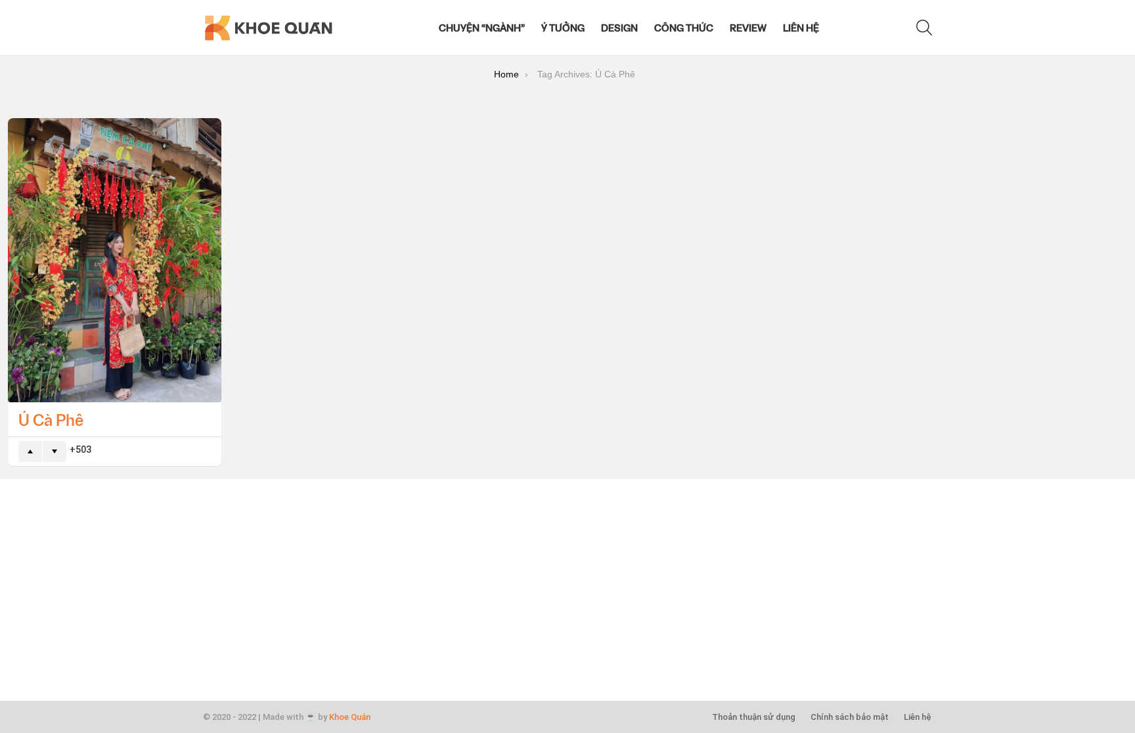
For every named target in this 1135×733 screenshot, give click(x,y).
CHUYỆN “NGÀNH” (482, 27)
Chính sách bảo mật (850, 717)
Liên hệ (917, 717)
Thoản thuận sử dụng (753, 717)
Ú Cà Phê (50, 419)
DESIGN (619, 27)
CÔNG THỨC (683, 27)
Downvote (54, 451)
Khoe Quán (349, 717)
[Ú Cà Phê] (114, 260)
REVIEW (748, 27)
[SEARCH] (924, 27)
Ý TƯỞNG (563, 27)
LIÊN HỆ (801, 27)
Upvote (30, 451)
